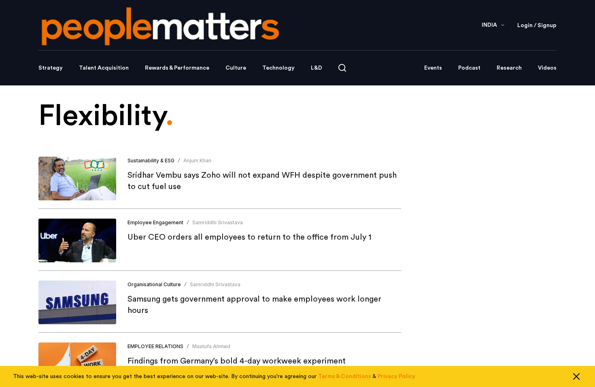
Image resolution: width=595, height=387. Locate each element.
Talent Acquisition (104, 68)
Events (433, 68)
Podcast (469, 68)
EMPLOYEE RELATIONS (155, 346)
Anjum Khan (197, 160)
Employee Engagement (155, 222)
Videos (547, 68)
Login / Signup (537, 25)
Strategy (50, 68)
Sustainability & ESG (151, 160)
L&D (316, 68)
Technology (278, 68)
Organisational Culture (154, 284)
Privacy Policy (396, 376)
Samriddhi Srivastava (217, 222)
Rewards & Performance (177, 68)
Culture (235, 68)
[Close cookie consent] (576, 376)
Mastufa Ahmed (211, 346)
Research (509, 68)
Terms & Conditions (344, 376)
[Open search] (342, 68)
